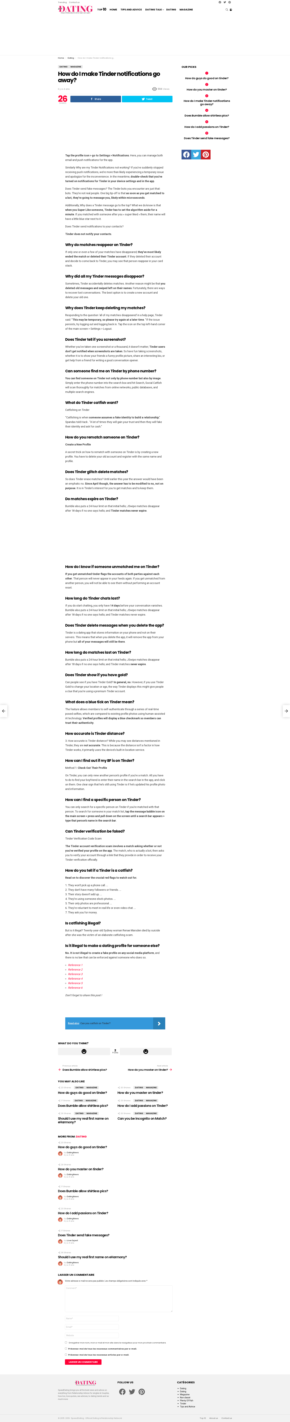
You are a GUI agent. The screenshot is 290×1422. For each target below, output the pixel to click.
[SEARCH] (227, 9)
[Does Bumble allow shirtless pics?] (3, 711)
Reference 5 (75, 983)
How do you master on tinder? (140, 1092)
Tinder (183, 1403)
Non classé (185, 1397)
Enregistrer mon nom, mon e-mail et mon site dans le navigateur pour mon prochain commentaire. (117, 1343)
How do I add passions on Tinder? (143, 1105)
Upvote (84, 1051)
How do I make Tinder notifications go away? (207, 102)
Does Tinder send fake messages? (84, 1235)
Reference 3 (75, 974)
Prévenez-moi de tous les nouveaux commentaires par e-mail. (102, 1348)
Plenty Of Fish (186, 1400)
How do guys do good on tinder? (82, 1092)
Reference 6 (75, 987)
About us (213, 1418)
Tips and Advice (131, 9)
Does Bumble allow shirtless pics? (83, 1105)
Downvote (146, 1051)
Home (113, 9)
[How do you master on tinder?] (286, 711)
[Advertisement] (145, 35)
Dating (171, 9)
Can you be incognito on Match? (142, 1118)
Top (101, 9)
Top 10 (203, 1418)
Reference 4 (75, 978)
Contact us (74, 2)
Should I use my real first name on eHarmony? (83, 1120)
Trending (62, 2)
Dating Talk (153, 9)
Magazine (186, 9)
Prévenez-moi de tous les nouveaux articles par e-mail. (98, 1354)
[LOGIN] (231, 9)
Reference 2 (75, 969)
